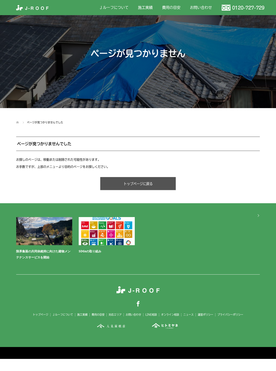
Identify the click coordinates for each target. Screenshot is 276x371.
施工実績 (145, 7)
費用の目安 (171, 7)
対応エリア (115, 314)
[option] (141, 239)
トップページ (40, 314)
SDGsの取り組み (90, 251)
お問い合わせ (201, 7)
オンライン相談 (170, 314)
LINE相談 (151, 314)
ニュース (188, 314)
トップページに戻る (138, 184)
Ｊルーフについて (114, 7)
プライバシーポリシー (230, 314)
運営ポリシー (205, 314)
